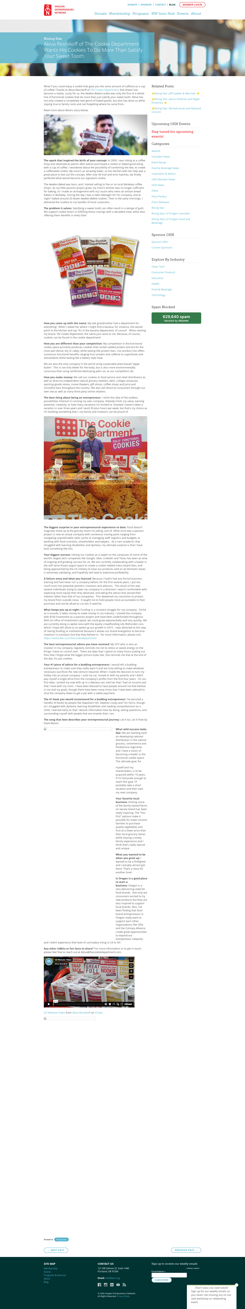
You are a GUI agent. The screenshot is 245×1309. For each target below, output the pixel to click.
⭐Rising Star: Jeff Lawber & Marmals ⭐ (175, 93)
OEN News (158, 185)
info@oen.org (112, 1278)
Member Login (192, 4)
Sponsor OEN (160, 242)
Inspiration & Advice (164, 173)
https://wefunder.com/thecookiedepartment (70, 638)
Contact (160, 4)
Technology (158, 295)
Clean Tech (158, 266)
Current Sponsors (162, 247)
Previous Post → (186, 1250)
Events (183, 13)
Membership (119, 13)
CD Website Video (54, 1012)
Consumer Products (163, 272)
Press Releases (160, 202)
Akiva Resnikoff (81, 1012)
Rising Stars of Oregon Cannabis (171, 213)
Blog (172, 4)
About (196, 13)
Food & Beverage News (165, 168)
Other (155, 190)
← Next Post (56, 1250)
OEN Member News (163, 179)
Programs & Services (55, 1275)
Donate (132, 4)
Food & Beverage (162, 289)
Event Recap (159, 162)
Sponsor (146, 4)
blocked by (176, 318)
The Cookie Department (104, 89)
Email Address (159, 1271)
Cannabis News (161, 156)
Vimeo (99, 1012)
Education (157, 278)
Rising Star (158, 207)
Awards (156, 151)
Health (155, 283)
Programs (141, 13)
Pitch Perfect (159, 196)
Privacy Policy (123, 1296)
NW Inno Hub (163, 13)
